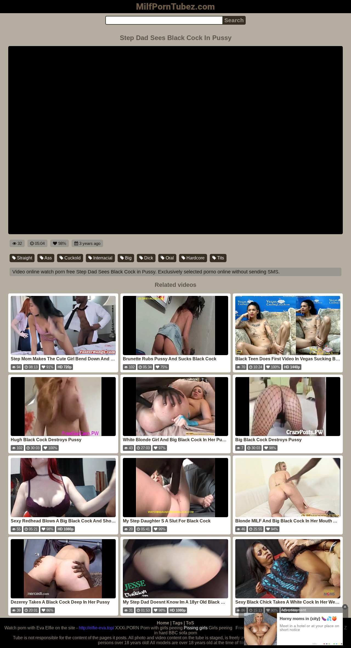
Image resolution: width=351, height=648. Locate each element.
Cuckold (72, 258)
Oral (169, 258)
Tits (220, 258)
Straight (24, 258)
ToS (190, 623)
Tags (177, 623)
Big (128, 258)
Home (163, 623)
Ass (48, 258)
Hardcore (195, 258)
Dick (148, 258)
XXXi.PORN (127, 628)
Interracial (102, 258)
